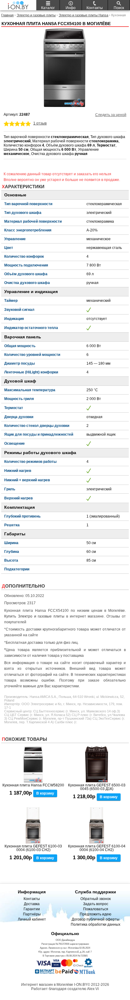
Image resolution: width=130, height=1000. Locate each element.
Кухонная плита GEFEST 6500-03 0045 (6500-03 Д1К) (96, 787)
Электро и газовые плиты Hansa (83, 15)
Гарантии (32, 909)
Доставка (32, 904)
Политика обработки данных (95, 924)
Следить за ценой (110, 115)
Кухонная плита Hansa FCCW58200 (33, 785)
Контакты (32, 899)
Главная (7, 15)
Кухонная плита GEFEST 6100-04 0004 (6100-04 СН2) (96, 848)
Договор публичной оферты (95, 919)
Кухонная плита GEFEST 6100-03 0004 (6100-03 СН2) (33, 848)
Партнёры (32, 914)
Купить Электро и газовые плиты (34, 616)
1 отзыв (40, 123)
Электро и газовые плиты (36, 15)
